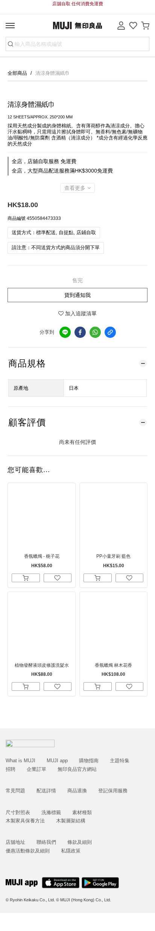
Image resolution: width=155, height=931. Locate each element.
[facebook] (80, 332)
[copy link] (110, 332)
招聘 (10, 769)
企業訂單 (36, 769)
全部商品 (18, 73)
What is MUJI (20, 760)
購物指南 (89, 760)
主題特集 (119, 760)
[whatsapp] (95, 332)
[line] (65, 332)
